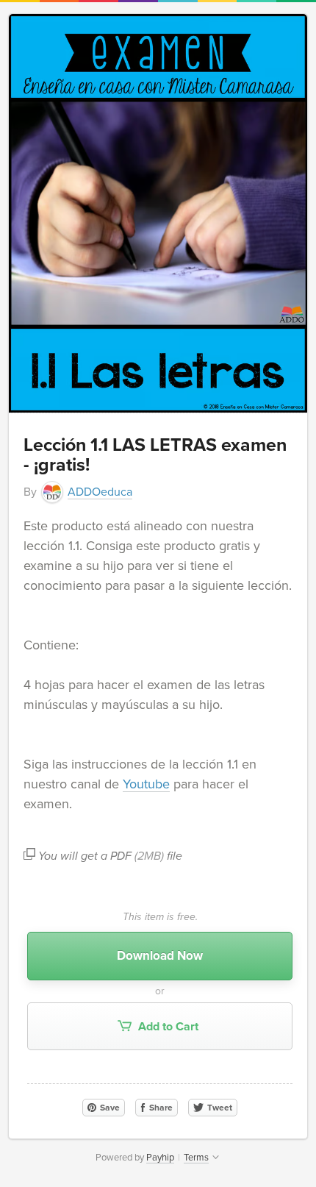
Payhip (160, 1157)
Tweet (218, 1107)
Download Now (160, 955)
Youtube (146, 784)
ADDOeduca (100, 492)
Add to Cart (166, 1026)
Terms (196, 1157)
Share (160, 1107)
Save (109, 1107)
